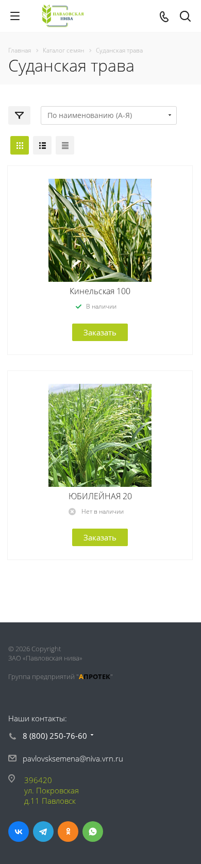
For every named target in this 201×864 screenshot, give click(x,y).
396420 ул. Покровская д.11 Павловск (51, 790)
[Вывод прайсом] (65, 145)
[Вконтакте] (18, 831)
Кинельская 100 (100, 291)
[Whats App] (92, 831)
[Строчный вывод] (42, 145)
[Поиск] (185, 17)
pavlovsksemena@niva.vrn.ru (73, 758)
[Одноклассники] (68, 831)
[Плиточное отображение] (19, 145)
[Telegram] (43, 831)
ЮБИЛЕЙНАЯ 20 (100, 496)
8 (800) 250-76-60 (55, 736)
